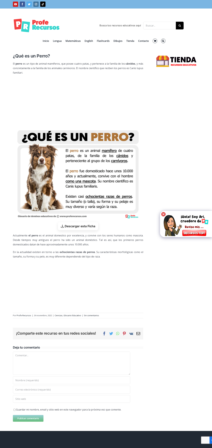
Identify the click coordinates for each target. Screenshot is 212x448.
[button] (163, 41)
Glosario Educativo (72, 315)
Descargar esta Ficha (79, 226)
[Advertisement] (78, 99)
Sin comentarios (91, 315)
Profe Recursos (24, 315)
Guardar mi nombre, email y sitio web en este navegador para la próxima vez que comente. (68, 409)
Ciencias (59, 315)
